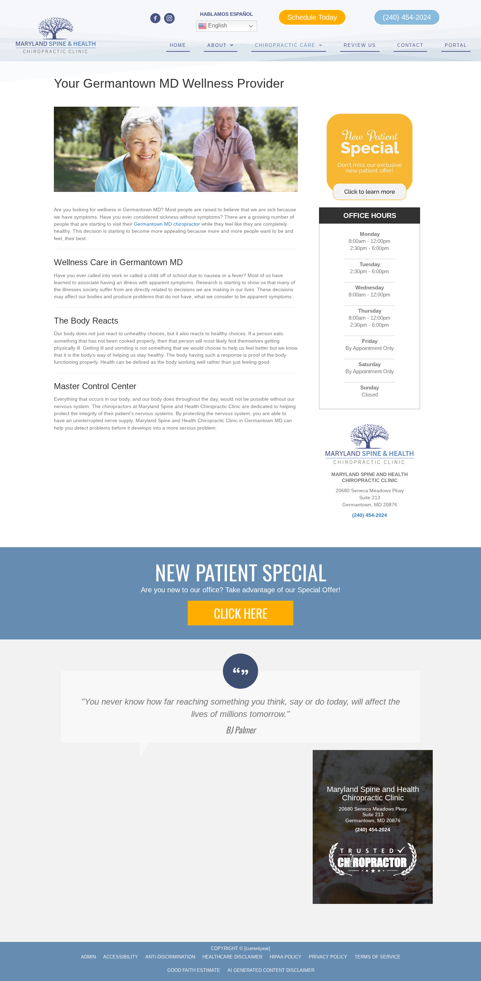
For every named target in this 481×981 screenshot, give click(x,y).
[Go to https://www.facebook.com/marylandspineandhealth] (155, 19)
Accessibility (120, 957)
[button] (240, 613)
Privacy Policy (328, 957)
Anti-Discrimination (170, 957)
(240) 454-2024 (369, 515)
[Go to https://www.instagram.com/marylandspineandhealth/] (169, 19)
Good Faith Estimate (193, 970)
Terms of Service (377, 957)
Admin (88, 957)
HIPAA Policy (285, 957)
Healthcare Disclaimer (232, 957)
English (217, 26)
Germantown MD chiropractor (167, 224)
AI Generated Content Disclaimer (270, 970)
